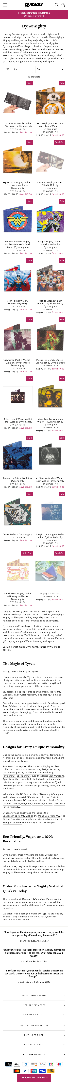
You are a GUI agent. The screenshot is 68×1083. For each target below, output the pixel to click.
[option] (34, 15)
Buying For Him (34, 1045)
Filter (14, 69)
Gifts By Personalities (34, 1025)
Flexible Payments (34, 1005)
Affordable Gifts (34, 1054)
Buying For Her (34, 1035)
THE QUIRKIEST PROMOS (34, 1077)
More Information (34, 996)
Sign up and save (34, 1015)
